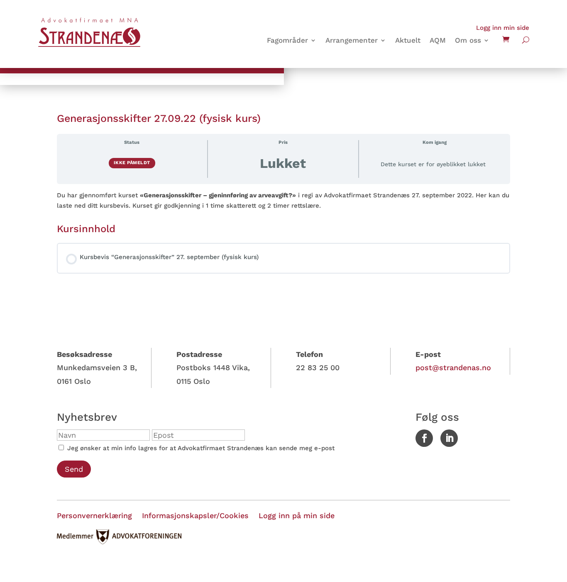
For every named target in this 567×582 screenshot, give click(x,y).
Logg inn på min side (297, 515)
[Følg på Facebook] (424, 438)
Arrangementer (351, 40)
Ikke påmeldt (132, 162)
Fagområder (287, 40)
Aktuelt (407, 40)
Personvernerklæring (94, 515)
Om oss (468, 40)
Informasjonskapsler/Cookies (195, 515)
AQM (438, 40)
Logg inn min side (502, 28)
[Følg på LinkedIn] (449, 438)
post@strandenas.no (453, 367)
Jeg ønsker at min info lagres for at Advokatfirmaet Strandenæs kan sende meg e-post (200, 448)
